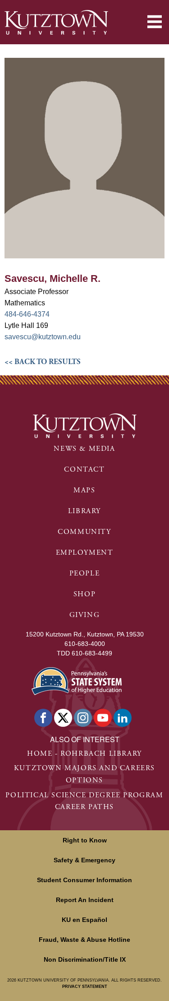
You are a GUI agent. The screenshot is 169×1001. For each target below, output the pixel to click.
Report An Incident (85, 899)
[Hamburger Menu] (154, 21)
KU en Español (84, 919)
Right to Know (85, 840)
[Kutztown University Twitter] (63, 718)
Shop (84, 594)
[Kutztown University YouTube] (103, 718)
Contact (84, 469)
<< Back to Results (43, 362)
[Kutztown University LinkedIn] (123, 718)
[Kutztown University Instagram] (83, 718)
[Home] (56, 22)
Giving (84, 615)
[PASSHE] (77, 680)
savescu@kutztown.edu (43, 337)
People (84, 573)
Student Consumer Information (84, 880)
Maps (84, 490)
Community (84, 532)
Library (84, 511)
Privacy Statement (84, 986)
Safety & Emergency (84, 860)
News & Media (84, 449)
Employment (85, 552)
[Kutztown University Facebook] (43, 718)
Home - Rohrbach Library (84, 753)
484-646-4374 (27, 314)
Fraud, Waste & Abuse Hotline (84, 939)
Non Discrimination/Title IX (85, 959)
